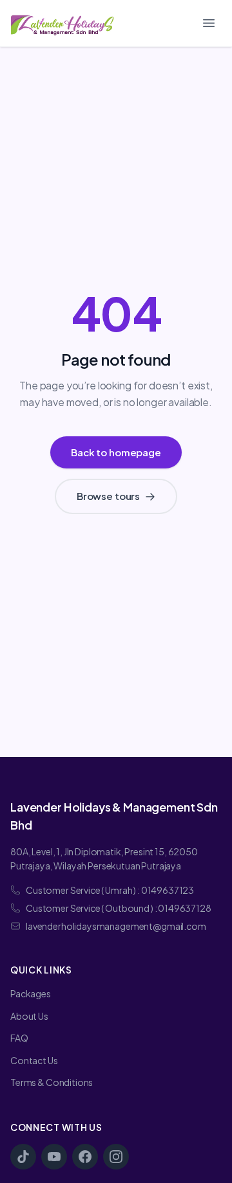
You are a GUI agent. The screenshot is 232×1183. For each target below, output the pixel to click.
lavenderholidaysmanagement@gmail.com (116, 926)
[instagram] (116, 1157)
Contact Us (34, 1060)
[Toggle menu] (209, 23)
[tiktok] (23, 1157)
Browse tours (108, 496)
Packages (30, 993)
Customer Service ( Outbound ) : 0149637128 (118, 908)
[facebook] (85, 1157)
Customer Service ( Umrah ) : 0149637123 (110, 890)
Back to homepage (116, 452)
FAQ (19, 1038)
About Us (29, 1016)
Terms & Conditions (51, 1082)
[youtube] (54, 1157)
